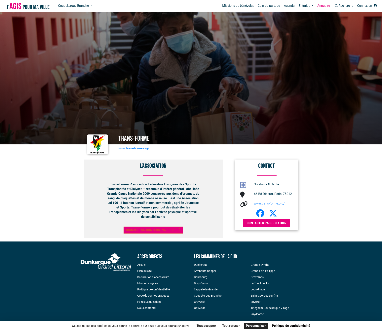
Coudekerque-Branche (207, 295)
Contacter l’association (266, 223)
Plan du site (144, 271)
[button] (343, 6)
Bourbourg (200, 277)
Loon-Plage (258, 289)
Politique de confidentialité (153, 289)
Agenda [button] (289, 6)
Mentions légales (147, 283)
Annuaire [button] (323, 6)
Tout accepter (206, 326)
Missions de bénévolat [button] (238, 6)
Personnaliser (256, 326)
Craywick (199, 301)
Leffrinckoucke (260, 283)
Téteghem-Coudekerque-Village (270, 308)
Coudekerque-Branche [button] (74, 6)
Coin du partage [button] (269, 6)
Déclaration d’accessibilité (153, 277)
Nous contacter (146, 308)
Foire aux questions (149, 301)
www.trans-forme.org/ (133, 148)
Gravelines (257, 277)
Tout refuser (231, 326)
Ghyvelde (199, 308)
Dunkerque (200, 264)
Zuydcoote (257, 314)
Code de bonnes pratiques (153, 295)
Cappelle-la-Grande (205, 289)
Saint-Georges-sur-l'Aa (264, 295)
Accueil (141, 264)
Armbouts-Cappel (205, 271)
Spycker (255, 301)
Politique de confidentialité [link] (291, 326)
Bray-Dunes (201, 283)
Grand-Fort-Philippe (263, 271)
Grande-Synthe (260, 264)
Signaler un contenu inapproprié (153, 230)
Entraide (305, 6)
